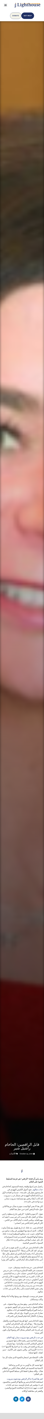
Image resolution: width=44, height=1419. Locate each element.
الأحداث (12, 1154)
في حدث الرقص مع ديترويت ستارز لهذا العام (25, 1338)
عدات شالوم (38, 1190)
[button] (5, 5)
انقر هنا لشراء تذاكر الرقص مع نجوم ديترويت (25, 1379)
